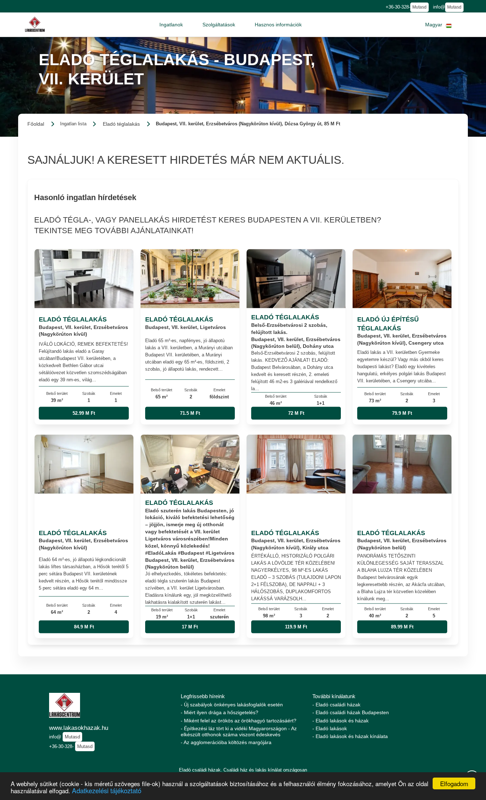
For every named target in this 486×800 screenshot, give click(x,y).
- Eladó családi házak (336, 704)
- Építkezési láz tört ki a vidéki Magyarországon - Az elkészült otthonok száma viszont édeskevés (239, 731)
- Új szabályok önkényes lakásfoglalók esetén (232, 704)
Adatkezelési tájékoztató (106, 790)
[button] (171, 24)
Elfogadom (454, 783)
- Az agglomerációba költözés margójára (226, 742)
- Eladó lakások (329, 728)
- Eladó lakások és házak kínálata (350, 736)
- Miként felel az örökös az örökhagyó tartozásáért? (238, 720)
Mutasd (419, 7)
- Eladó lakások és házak (340, 720)
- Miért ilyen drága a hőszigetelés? (219, 712)
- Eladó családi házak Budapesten (350, 712)
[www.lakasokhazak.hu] (35, 24)
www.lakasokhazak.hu (78, 727)
